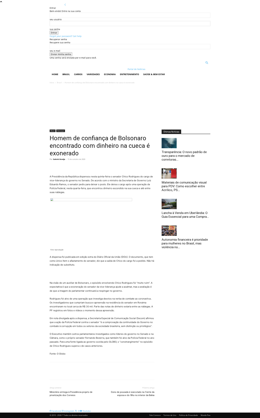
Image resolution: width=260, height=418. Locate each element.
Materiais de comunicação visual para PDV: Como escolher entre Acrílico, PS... (184, 186)
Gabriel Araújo (59, 159)
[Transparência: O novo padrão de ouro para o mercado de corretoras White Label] (186, 143)
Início (52, 82)
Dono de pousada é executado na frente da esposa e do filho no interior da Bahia (132, 394)
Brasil (66, 74)
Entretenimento (129, 74)
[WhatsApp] (73, 166)
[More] (80, 166)
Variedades (93, 74)
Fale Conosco (155, 415)
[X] (60, 166)
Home (55, 74)
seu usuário (56, 19)
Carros (78, 74)
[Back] (65, 4)
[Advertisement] (130, 107)
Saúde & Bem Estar (154, 74)
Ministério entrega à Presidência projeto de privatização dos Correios (71, 394)
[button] (206, 63)
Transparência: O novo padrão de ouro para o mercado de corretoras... (184, 155)
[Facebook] (53, 166)
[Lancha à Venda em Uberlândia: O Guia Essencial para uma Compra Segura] (186, 204)
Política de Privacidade (188, 415)
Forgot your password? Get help (66, 36)
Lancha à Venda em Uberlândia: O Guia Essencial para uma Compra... (185, 214)
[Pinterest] (66, 166)
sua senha (55, 29)
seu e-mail (55, 50)
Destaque (60, 131)
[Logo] (69, 69)
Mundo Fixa (205, 415)
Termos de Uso (169, 415)
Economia (110, 74)
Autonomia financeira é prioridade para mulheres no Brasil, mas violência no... (185, 243)
